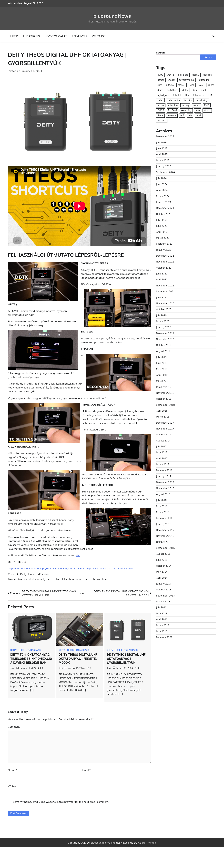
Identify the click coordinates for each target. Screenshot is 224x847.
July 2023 (161, 220)
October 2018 (163, 398)
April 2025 (162, 154)
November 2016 (165, 488)
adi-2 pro (183, 74)
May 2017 (161, 452)
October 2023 (163, 214)
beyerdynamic (186, 79)
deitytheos (46, 579)
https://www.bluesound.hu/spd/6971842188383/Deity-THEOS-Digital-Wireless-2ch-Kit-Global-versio (70, 568)
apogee (207, 74)
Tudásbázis (31, 36)
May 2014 (161, 571)
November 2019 (165, 339)
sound (78, 579)
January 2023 (163, 249)
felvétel (58, 579)
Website (13, 786)
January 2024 (163, 202)
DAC (201, 85)
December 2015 (165, 530)
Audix (171, 79)
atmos (160, 79)
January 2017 (163, 476)
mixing (185, 105)
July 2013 (161, 607)
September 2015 (165, 548)
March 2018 (162, 416)
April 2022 (162, 279)
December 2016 (165, 482)
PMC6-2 (172, 110)
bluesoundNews (112, 16)
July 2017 (161, 446)
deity (35, 579)
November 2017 (165, 428)
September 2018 (165, 404)
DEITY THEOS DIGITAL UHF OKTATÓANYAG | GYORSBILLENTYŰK (126, 659)
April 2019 (162, 375)
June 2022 (161, 273)
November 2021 (165, 285)
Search (160, 52)
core (159, 85)
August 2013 (163, 601)
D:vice (191, 85)
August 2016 (163, 494)
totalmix (171, 115)
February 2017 (164, 470)
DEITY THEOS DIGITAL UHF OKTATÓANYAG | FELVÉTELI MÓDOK (78, 659)
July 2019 (161, 357)
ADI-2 (170, 74)
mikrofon (173, 105)
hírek (14, 36)
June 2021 (161, 297)
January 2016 (163, 524)
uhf (94, 579)
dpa (195, 90)
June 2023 (161, 226)
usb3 (198, 115)
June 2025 (161, 148)
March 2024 (162, 196)
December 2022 (165, 255)
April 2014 (162, 577)
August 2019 (163, 351)
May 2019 (161, 369)
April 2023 (162, 231)
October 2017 (163, 434)
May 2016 (161, 506)
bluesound (24, 579)
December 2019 (165, 333)
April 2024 (162, 190)
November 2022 (165, 261)
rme (197, 110)
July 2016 (161, 500)
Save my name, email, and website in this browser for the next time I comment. (61, 801)
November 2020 (165, 303)
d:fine (181, 85)
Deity (23, 574)
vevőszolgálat (56, 36)
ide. (78, 555)
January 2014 (163, 583)
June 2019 (161, 363)
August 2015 (163, 554)
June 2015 (161, 559)
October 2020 (163, 309)
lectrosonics (173, 100)
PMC (206, 105)
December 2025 (165, 136)
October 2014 (163, 566)
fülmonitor (198, 95)
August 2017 (163, 440)
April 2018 (162, 410)
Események (79, 36)
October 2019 (163, 345)
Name (12, 770)
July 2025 (161, 142)
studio (207, 110)
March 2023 (162, 238)
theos (87, 579)
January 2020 (163, 327)
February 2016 (164, 518)
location (69, 579)
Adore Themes (147, 842)
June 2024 (161, 184)
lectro (160, 100)
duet (203, 90)
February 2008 (164, 637)
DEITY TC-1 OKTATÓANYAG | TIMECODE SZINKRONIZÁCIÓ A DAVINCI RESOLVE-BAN (31, 659)
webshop (98, 36)
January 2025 (163, 166)
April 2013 (162, 619)
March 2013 (162, 625)
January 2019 (163, 387)
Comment (14, 726)
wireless (102, 579)
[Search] (213, 36)
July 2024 (161, 178)
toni (12, 668)
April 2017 (162, 458)
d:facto (170, 85)
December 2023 (165, 208)
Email (86, 770)
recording (186, 110)
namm (196, 105)
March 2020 (162, 321)
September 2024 (165, 172)
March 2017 (162, 464)
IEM (210, 95)
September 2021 (165, 291)
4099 (160, 74)
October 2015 (163, 542)
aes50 (195, 74)
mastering (201, 100)
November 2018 (165, 393)
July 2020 (161, 315)
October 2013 (163, 589)
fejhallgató (163, 95)
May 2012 (161, 631)
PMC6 (160, 110)
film (187, 95)
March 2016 (162, 512)
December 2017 (165, 422)
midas (160, 105)
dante (211, 85)
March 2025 (162, 160)
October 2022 (163, 267)
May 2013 (161, 613)
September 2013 (165, 595)
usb (190, 115)
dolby (185, 90)
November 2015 (165, 536)
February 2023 (164, 243)
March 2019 (162, 381)
